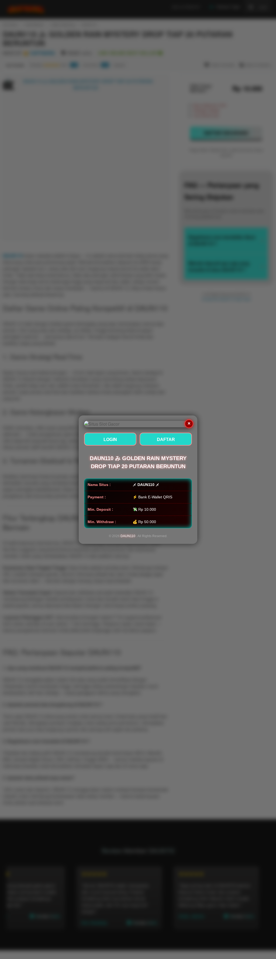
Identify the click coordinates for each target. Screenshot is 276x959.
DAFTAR (166, 439)
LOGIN (110, 439)
